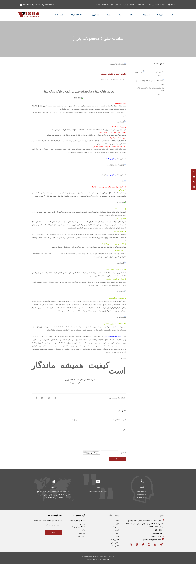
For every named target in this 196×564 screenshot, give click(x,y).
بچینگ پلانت (81, 536)
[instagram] (155, 545)
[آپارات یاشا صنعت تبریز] (131, 545)
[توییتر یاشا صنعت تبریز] (143, 545)
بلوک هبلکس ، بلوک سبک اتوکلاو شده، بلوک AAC (150, 89)
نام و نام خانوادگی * (119, 420)
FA (172, 4)
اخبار (120, 14)
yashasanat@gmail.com (32, 4)
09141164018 (156, 536)
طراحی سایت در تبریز (103, 559)
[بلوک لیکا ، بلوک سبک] (36, 398)
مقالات (108, 14)
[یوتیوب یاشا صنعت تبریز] (137, 545)
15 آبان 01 (103, 79)
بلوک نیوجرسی (160, 72)
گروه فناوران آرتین (92, 559)
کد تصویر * (122, 452)
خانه (172, 14)
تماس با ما (59, 14)
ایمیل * (74, 420)
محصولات (146, 14)
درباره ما (160, 14)
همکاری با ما (94, 14)
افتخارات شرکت (76, 14)
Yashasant (93, 556)
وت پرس (82, 533)
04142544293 (50, 4)
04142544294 (157, 533)
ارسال (117, 458)
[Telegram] (161, 545)
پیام (124, 430)
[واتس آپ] (149, 545)
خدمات (132, 14)
